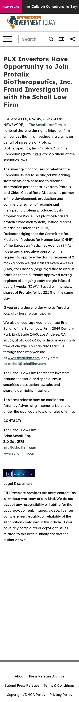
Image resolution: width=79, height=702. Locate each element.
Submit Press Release (22, 685)
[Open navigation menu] (7, 39)
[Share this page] (73, 39)
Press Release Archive (46, 676)
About (20, 676)
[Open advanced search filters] (61, 39)
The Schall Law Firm (45, 125)
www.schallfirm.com (24, 358)
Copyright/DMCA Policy (26, 695)
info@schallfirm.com (19, 447)
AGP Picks (11, 7)
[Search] (51, 39)
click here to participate (30, 313)
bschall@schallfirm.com (27, 364)
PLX (38, 154)
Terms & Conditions (59, 685)
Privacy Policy (61, 695)
